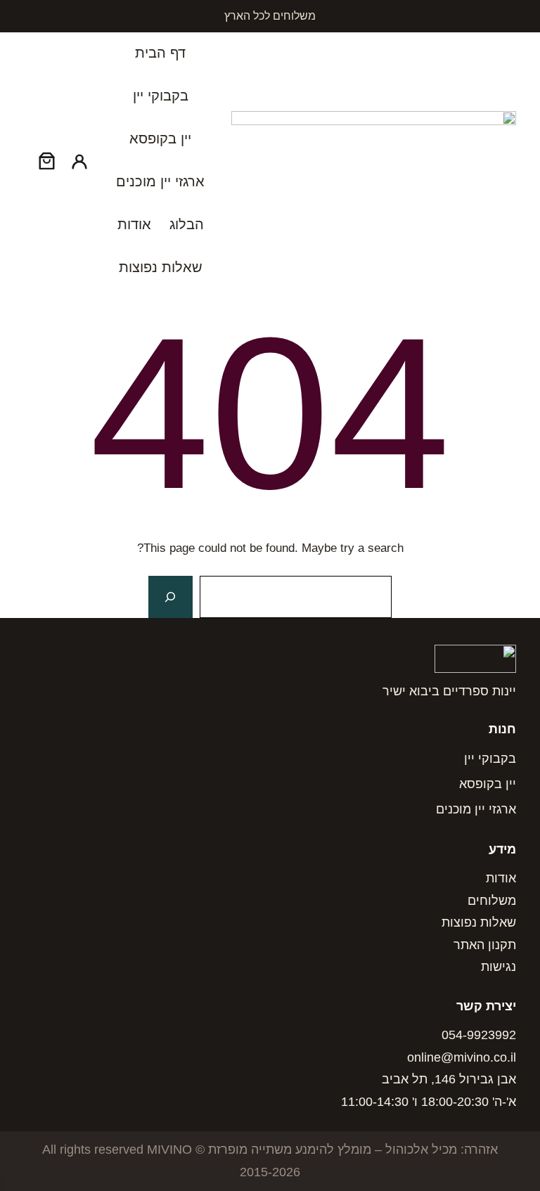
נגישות (498, 967)
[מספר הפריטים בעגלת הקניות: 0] (47, 161)
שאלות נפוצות (479, 922)
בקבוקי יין (490, 759)
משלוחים (492, 901)
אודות (501, 878)
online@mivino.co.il (461, 1057)
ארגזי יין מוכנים (476, 809)
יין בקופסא (487, 784)
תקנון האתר (485, 945)
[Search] (170, 597)
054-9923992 (479, 1035)
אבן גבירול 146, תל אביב (449, 1079)
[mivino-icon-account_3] (79, 161)
